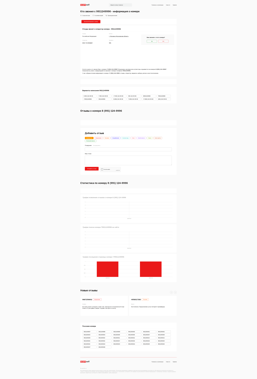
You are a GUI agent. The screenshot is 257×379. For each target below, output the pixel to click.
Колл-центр (158, 138)
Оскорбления (115, 138)
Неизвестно (89, 138)
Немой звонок (141, 138)
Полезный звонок (90, 140)
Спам (133, 138)
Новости (168, 5)
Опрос (149, 138)
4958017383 (136, 299)
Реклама (107, 138)
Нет (163, 41)
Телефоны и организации (157, 5)
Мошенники (98, 138)
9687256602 (87, 299)
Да (152, 41)
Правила (175, 5)
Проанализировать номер (91, 21)
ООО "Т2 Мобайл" (87, 43)
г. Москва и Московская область (118, 36)
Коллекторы (125, 138)
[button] (171, 292)
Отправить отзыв (91, 168)
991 (110, 43)
